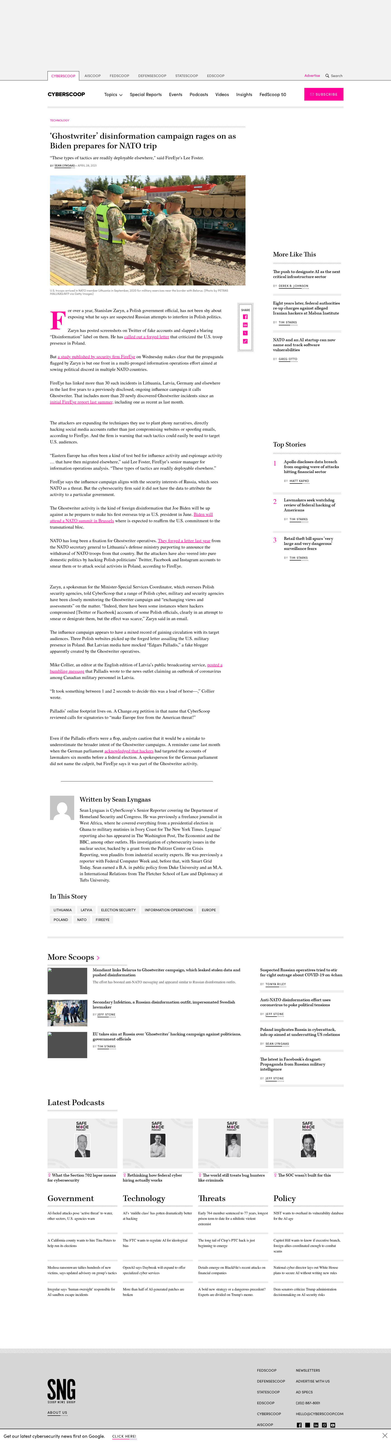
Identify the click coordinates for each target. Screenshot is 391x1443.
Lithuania (63, 909)
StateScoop (186, 75)
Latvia (86, 909)
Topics (110, 94)
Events (175, 94)
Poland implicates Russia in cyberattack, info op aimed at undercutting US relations (300, 1032)
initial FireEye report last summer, (82, 402)
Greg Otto (288, 359)
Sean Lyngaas (65, 165)
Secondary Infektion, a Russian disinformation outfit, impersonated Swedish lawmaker (164, 1004)
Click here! (124, 1436)
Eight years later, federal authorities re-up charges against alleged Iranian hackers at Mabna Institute (306, 308)
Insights (244, 94)
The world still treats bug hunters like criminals (231, 1177)
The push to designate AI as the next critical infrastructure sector (306, 274)
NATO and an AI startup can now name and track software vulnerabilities (304, 345)
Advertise (312, 75)
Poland (61, 919)
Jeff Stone (107, 1014)
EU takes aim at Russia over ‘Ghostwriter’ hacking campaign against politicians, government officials (167, 1036)
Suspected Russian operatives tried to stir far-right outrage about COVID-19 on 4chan (301, 972)
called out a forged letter (146, 337)
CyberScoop (63, 75)
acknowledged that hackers (129, 751)
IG (323, 1424)
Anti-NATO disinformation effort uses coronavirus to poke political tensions (295, 1002)
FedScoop (119, 75)
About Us (57, 1412)
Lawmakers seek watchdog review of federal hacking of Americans (309, 505)
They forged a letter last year (184, 540)
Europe (209, 909)
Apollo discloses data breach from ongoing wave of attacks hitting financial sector (311, 467)
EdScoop (215, 75)
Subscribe (327, 94)
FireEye (103, 919)
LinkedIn (316, 1424)
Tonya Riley (276, 984)
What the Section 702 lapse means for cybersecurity (82, 1177)
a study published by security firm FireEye (96, 356)
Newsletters (308, 1370)
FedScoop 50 (273, 94)
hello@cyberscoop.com (319, 1413)
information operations (169, 909)
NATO (82, 919)
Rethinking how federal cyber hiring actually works (152, 1177)
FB (298, 1424)
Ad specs (304, 1392)
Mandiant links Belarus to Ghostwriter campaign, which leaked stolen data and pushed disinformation (166, 972)
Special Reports (146, 94)
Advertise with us (313, 1381)
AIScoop (93, 75)
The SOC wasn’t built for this (304, 1175)
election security (118, 909)
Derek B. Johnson (294, 286)
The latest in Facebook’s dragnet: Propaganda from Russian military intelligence (292, 1064)
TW (307, 1424)
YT (331, 1424)
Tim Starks (288, 322)
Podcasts (199, 94)
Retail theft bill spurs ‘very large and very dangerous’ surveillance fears (308, 543)
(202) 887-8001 (308, 1402)
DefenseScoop (152, 75)
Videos (222, 94)
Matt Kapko (299, 481)
